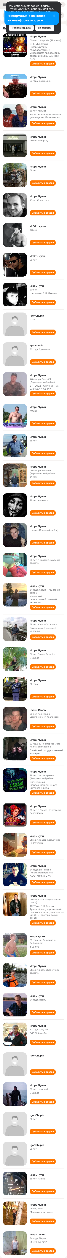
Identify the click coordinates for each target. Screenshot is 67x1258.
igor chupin (36, 345)
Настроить (44, 27)
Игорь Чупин (38, 36)
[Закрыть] (54, 16)
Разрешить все (21, 27)
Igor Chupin (37, 315)
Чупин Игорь (38, 710)
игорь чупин (37, 286)
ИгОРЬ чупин (38, 226)
